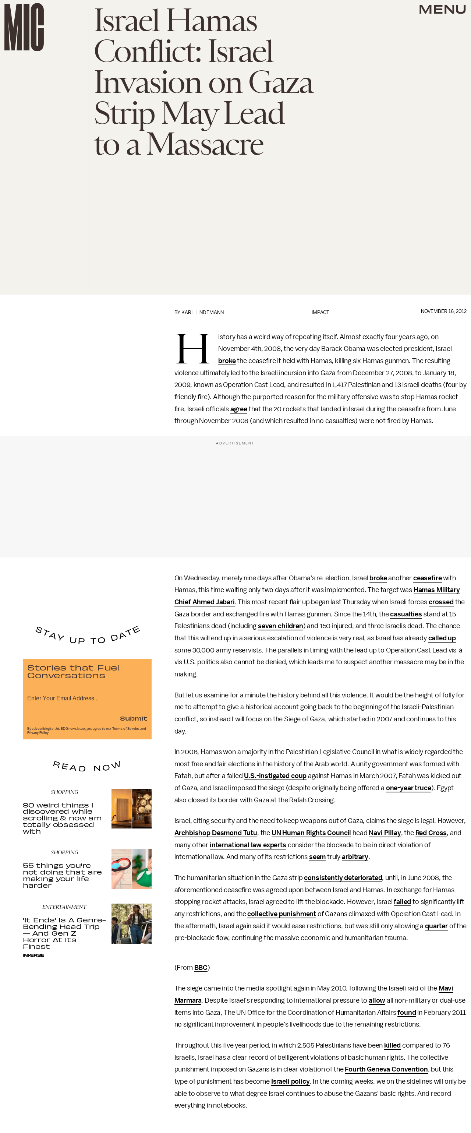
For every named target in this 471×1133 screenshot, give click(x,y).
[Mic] (24, 27)
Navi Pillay (385, 833)
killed (392, 1045)
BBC (201, 967)
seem (317, 857)
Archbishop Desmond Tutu (215, 833)
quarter (436, 926)
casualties (406, 614)
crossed (441, 602)
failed (402, 901)
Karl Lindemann (202, 312)
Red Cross (431, 833)
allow (377, 1000)
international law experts (248, 845)
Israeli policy (290, 1081)
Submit (133, 718)
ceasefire (427, 578)
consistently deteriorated (343, 878)
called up (442, 638)
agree (238, 409)
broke (227, 361)
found (406, 1012)
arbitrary (355, 857)
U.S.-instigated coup (275, 776)
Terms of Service (125, 729)
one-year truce (408, 788)
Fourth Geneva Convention (386, 1069)
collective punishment (281, 914)
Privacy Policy (38, 733)
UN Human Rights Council (311, 833)
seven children (280, 626)
